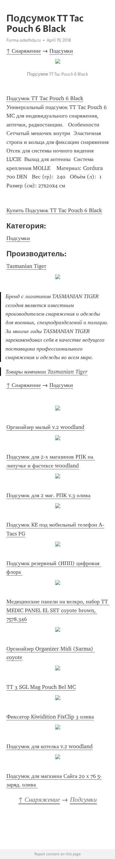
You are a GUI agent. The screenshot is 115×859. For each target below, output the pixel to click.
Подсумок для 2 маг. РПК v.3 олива (48, 495)
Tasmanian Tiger (26, 266)
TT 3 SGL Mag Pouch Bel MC (41, 687)
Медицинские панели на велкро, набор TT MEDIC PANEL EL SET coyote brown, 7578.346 (57, 610)
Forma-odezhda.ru (23, 40)
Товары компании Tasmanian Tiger (46, 371)
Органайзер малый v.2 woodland (45, 427)
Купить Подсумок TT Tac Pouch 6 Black (54, 210)
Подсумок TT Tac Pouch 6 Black (44, 98)
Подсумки (61, 50)
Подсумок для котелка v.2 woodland (49, 746)
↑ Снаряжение (23, 50)
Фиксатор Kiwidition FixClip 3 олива (50, 716)
